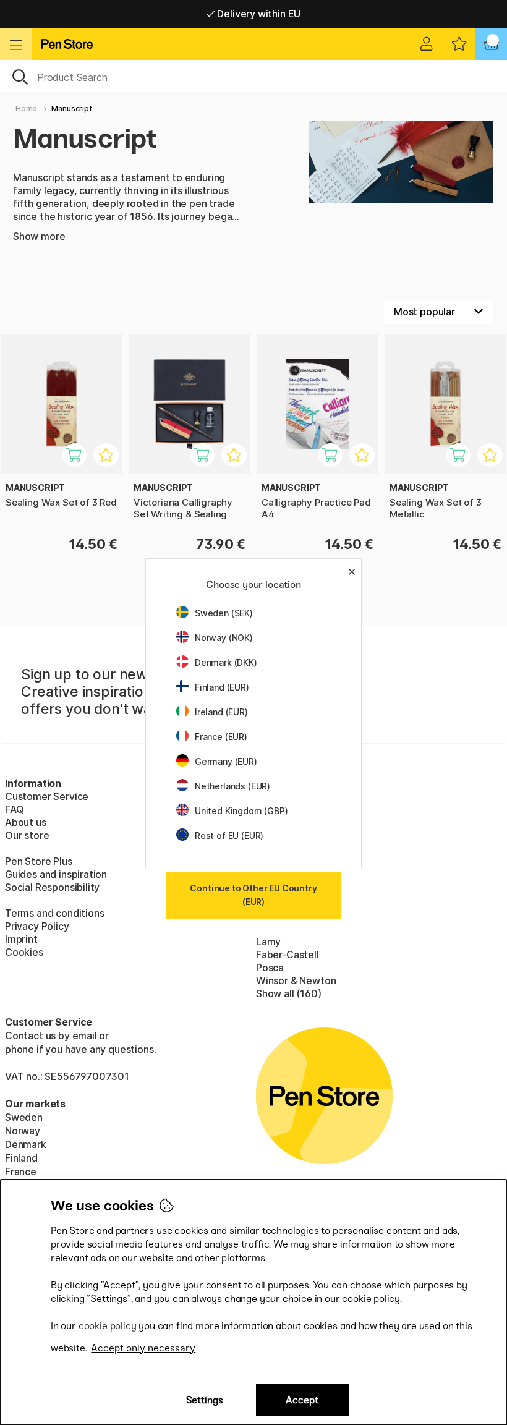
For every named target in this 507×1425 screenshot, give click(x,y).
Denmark (25, 1144)
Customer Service (46, 796)
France (20, 1171)
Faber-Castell (287, 954)
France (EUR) (221, 736)
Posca (270, 967)
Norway (22, 1131)
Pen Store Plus (38, 861)
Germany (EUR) (226, 761)
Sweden (24, 1117)
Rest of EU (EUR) (229, 835)
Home (26, 108)
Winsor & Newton (296, 980)
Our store (27, 835)
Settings (204, 1400)
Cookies (24, 952)
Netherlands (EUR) (232, 786)
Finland (21, 1158)
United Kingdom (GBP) (241, 811)
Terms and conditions (54, 913)
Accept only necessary (143, 1348)
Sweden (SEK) (224, 613)
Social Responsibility (52, 887)
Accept (302, 1400)
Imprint (21, 939)
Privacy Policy (37, 926)
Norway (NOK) (224, 637)
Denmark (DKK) (226, 662)
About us (25, 822)
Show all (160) (289, 993)
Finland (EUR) (222, 687)
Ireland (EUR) (221, 712)
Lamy (268, 941)
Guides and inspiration (56, 874)
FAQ (14, 809)
